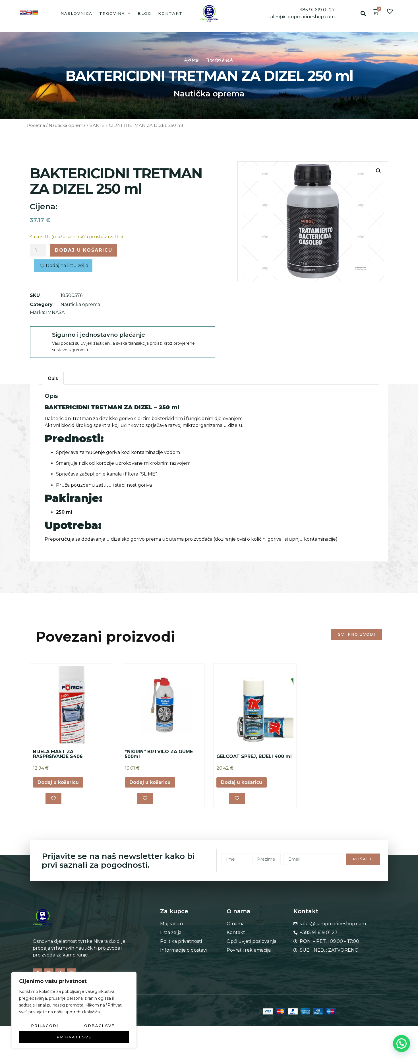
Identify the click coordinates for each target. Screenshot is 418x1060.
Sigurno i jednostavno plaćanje (98, 334)
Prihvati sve (74, 1037)
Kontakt (170, 13)
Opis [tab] (53, 378)
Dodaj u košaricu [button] (58, 782)
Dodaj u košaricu (83, 250)
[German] (35, 12)
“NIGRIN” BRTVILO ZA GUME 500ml (159, 754)
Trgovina (112, 13)
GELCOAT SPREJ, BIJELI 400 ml (254, 756)
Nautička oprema (209, 93)
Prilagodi (44, 1025)
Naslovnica (76, 13)
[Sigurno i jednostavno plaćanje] (40, 337)
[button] (363, 13)
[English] (29, 12)
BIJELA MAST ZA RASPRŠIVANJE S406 (58, 754)
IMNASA (55, 312)
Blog (144, 13)
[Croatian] (23, 12)
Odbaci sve (99, 1025)
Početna (36, 125)
